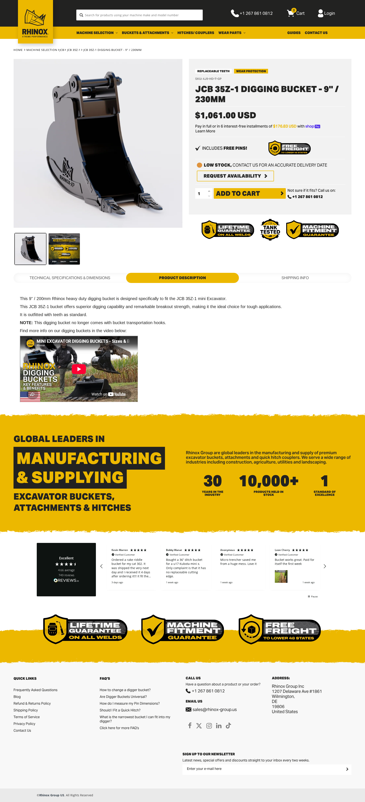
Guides (294, 33)
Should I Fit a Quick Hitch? (120, 710)
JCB (62, 50)
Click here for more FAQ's (119, 728)
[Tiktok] (228, 726)
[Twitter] (199, 726)
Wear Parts (230, 33)
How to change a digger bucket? (125, 690)
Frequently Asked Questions (35, 690)
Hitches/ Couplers (195, 33)
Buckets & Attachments (146, 33)
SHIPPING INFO (295, 277)
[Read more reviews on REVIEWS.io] (66, 580)
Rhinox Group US (51, 795)
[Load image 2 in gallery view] (64, 249)
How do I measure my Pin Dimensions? (130, 703)
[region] (213, 566)
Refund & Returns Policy (32, 703)
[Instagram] (209, 726)
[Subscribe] (347, 769)
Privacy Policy (24, 724)
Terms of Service (27, 717)
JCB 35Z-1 (73, 50)
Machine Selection (95, 33)
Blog (17, 697)
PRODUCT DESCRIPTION (182, 277)
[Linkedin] (219, 726)
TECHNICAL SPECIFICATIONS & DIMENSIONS (70, 277)
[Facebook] (190, 726)
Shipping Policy (26, 710)
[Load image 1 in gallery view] (30, 249)
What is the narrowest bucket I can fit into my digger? (135, 719)
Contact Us (316, 33)
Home (18, 50)
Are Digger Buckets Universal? (123, 697)
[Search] (81, 15)
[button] (102, 566)
